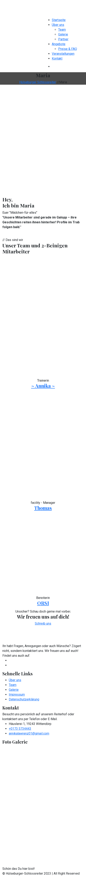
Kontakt (57, 58)
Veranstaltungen (63, 54)
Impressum (17, 694)
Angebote (58, 44)
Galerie (63, 34)
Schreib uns (43, 623)
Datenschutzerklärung (24, 699)
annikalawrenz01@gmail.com (29, 733)
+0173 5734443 (20, 729)
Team (62, 30)
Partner (63, 39)
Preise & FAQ (67, 49)
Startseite (59, 20)
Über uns (58, 25)
